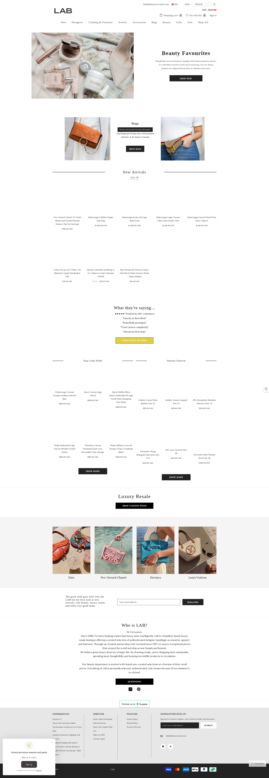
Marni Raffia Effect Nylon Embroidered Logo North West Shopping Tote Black (121, 397)
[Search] (205, 4)
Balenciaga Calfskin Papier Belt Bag (100, 219)
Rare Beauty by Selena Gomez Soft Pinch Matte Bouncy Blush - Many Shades (134, 273)
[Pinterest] (139, 689)
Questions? (134, 681)
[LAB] (83, 66)
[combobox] (203, 4)
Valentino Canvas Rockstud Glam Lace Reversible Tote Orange (93, 448)
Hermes (155, 577)
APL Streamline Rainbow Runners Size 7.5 (204, 402)
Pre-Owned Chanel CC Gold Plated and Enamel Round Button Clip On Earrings (67, 220)
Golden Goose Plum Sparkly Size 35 (147, 402)
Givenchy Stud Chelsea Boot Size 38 (204, 456)
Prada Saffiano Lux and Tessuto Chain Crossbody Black (121, 448)
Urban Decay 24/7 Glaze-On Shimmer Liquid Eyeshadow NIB (67, 273)
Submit (208, 725)
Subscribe (193, 602)
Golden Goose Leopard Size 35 (176, 402)
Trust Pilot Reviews (134, 340)
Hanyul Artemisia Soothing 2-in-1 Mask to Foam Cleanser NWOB (101, 273)
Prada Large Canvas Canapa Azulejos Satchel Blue (64, 395)
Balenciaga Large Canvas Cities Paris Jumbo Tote (168, 219)
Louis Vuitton (197, 577)
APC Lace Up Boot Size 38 (176, 452)
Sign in (213, 15)
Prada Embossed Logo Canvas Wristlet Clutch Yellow (64, 448)
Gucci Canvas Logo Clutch (93, 394)
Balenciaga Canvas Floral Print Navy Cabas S (201, 219)
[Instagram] (130, 689)
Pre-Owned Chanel (113, 577)
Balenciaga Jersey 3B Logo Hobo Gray (134, 219)
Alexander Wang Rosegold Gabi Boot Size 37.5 (147, 454)
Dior (71, 577)
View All (134, 177)
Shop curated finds (135, 505)
